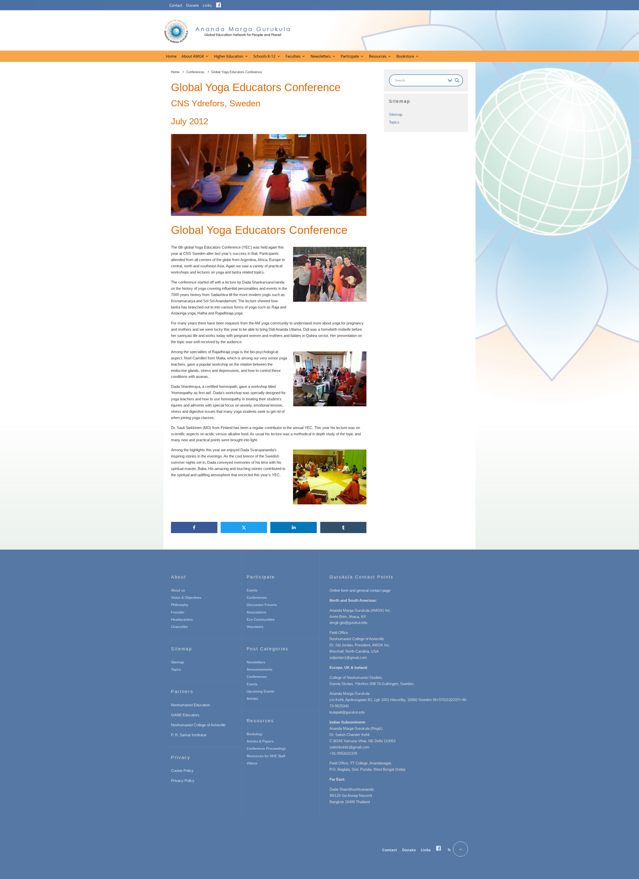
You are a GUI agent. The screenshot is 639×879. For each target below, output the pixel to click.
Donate (192, 5)
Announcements (259, 669)
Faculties (293, 56)
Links (207, 5)
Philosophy (179, 605)
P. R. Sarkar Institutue (188, 735)
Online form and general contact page (359, 590)
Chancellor (179, 627)
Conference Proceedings (266, 748)
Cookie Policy (182, 770)
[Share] (194, 527)
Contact (175, 5)
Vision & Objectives (186, 597)
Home (171, 56)
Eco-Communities (261, 619)
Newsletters (321, 56)
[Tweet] (244, 527)
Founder (177, 612)
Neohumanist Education (190, 705)
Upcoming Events (260, 691)
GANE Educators (185, 715)
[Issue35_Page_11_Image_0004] (268, 175)
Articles (252, 699)
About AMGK (192, 56)
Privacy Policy (182, 780)
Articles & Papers (260, 741)
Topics (394, 122)
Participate (350, 56)
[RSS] (449, 850)
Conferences (257, 597)
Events (252, 590)
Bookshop (254, 734)
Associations (256, 612)
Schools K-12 (264, 56)
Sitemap (395, 114)
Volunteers (255, 627)
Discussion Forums (262, 605)
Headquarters (182, 619)
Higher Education (228, 56)
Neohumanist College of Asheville (198, 725)
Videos (252, 763)
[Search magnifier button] (457, 80)
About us (178, 590)
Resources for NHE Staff (266, 756)
